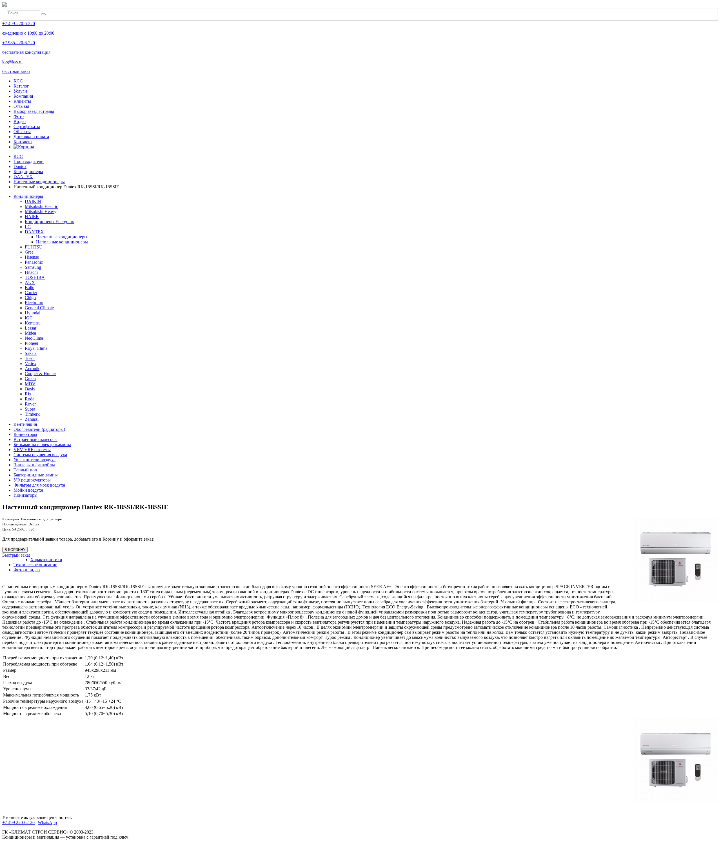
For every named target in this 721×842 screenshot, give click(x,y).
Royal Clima (36, 348)
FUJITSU (34, 247)
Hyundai (32, 312)
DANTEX (34, 231)
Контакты (23, 141)
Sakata (31, 353)
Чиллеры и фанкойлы (34, 464)
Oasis (30, 388)
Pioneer (31, 343)
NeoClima (34, 338)
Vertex (30, 363)
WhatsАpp (47, 822)
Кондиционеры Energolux (49, 221)
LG (28, 226)
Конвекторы (25, 434)
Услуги (20, 91)
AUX (30, 282)
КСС (18, 81)
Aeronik (32, 368)
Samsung (33, 267)
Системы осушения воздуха (40, 454)
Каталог (21, 86)
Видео (20, 121)
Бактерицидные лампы (36, 474)
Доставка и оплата (31, 136)
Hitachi (31, 272)
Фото (19, 116)
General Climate (39, 307)
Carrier (31, 292)
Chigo (30, 297)
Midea (30, 333)
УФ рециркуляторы (32, 480)
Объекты (22, 131)
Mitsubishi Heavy (40, 211)
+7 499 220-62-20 (18, 822)
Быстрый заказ (16, 555)
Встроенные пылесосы (35, 439)
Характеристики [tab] (46, 559)
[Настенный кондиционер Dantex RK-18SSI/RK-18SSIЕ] (675, 760)
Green (30, 378)
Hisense (32, 257)
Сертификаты (27, 126)
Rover (30, 404)
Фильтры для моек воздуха (39, 485)
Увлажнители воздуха (34, 459)
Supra (30, 409)
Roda (29, 399)
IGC (29, 317)
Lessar (30, 328)
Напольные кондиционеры (62, 241)
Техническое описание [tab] (35, 564)
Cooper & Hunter (40, 373)
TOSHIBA (35, 277)
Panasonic (34, 262)
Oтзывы (21, 106)
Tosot (30, 358)
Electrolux (34, 302)
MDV (30, 383)
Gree (29, 252)
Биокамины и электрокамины (42, 444)
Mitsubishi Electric (41, 206)
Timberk (32, 414)
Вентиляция (25, 424)
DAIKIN (33, 201)
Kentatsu (33, 323)
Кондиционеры (28, 196)
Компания (23, 96)
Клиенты (22, 101)
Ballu (29, 287)
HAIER (32, 216)
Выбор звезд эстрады (34, 111)
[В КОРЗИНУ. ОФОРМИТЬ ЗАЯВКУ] (24, 146)
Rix (28, 393)
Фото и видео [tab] (27, 569)
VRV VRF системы (32, 449)
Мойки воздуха (28, 490)
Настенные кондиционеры (61, 236)
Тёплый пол (25, 469)
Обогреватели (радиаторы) (39, 429)
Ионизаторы (25, 495)
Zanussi (32, 419)
